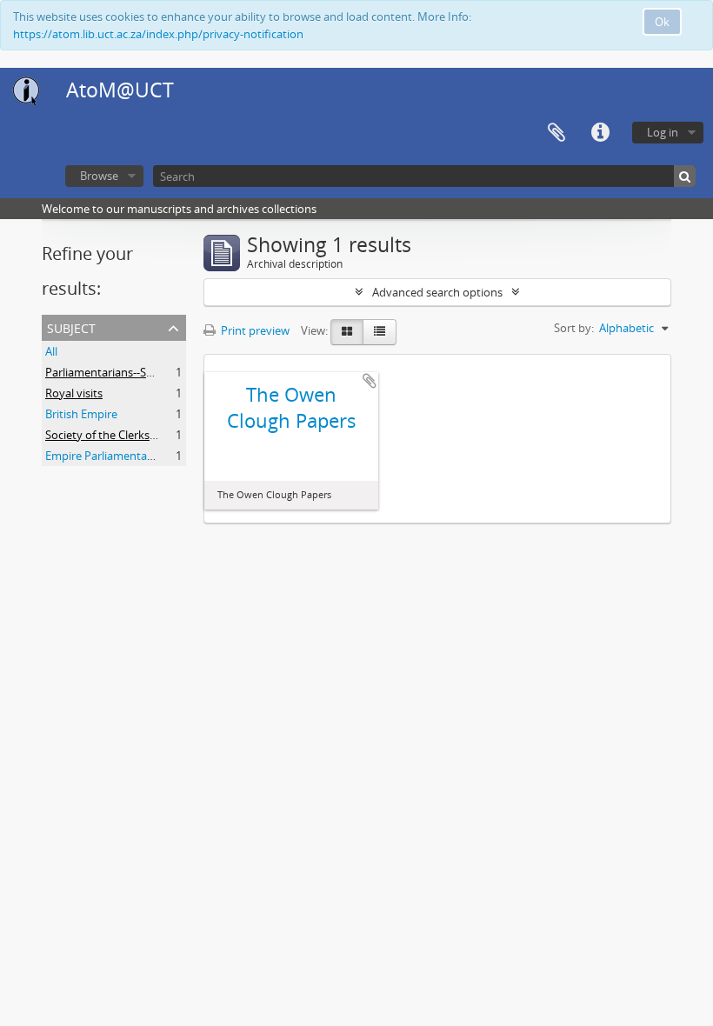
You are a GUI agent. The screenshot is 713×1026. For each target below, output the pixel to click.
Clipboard (556, 133)
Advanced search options (437, 292)
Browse (99, 175)
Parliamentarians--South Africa (124, 372)
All (51, 351)
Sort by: (574, 328)
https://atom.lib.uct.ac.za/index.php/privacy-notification (158, 34)
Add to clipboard (369, 381)
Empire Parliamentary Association (132, 455)
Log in (662, 132)
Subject (71, 326)
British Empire (81, 414)
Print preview (254, 330)
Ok (662, 22)
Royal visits (74, 393)
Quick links (600, 133)
